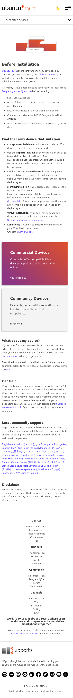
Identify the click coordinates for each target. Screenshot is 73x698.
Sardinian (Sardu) (46, 462)
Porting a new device (36, 526)
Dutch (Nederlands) (55, 458)
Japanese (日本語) (11, 473)
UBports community (48, 74)
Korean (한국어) (28, 462)
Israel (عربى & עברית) (49, 469)
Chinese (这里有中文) (13, 451)
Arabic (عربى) (33, 444)
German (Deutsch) (54, 451)
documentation (15, 201)
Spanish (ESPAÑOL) (12, 448)
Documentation (36, 575)
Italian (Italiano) (31, 448)
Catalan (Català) (10, 462)
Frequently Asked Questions (17, 91)
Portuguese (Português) (53, 444)
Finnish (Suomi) (30, 473)
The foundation (37, 552)
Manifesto (36, 556)
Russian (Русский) (54, 455)
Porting (36, 609)
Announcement (36, 598)
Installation (36, 605)
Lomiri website (26, 231)
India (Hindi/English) (12, 458)
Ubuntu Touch (9, 70)
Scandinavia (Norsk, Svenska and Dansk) (30, 465)
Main (36, 602)
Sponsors (36, 563)
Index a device (36, 530)
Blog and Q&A (36, 579)
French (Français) (35, 455)
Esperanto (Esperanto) (13, 455)
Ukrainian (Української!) (24, 469)
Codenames (36, 537)
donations (34, 633)
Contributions (18, 633)
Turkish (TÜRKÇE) (34, 451)
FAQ (36, 612)
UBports (45, 686)
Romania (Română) (34, 458)
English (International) (13, 444)
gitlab (8, 369)
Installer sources (36, 533)
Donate (36, 560)
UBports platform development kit (25, 220)
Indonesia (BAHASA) (50, 448)
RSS (37, 540)
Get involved (36, 586)
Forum (36, 582)
